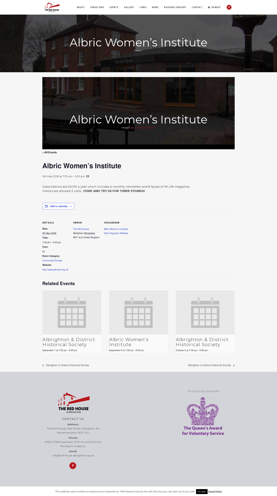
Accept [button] (202, 491)
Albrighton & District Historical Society (68, 342)
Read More (215, 491)
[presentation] (71, 313)
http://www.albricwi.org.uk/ (55, 269)
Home (137, 50)
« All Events (49, 152)
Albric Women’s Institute (116, 229)
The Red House (81, 229)
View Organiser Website (116, 233)
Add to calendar (59, 206)
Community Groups (52, 260)
